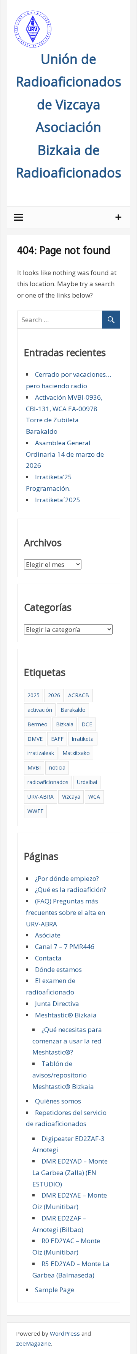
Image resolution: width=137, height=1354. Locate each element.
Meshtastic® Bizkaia (66, 1015)
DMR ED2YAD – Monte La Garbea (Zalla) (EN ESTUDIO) (70, 1172)
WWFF (35, 811)
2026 (54, 695)
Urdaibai (87, 782)
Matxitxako (76, 753)
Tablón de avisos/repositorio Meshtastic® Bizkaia (63, 1075)
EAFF (57, 738)
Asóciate (48, 935)
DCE (86, 724)
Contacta (48, 958)
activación (39, 709)
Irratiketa (83, 738)
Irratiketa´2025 (57, 499)
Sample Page (54, 1289)
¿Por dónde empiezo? (67, 878)
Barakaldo (73, 709)
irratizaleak (40, 753)
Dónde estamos (58, 969)
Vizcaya (71, 796)
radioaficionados (47, 782)
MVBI (34, 767)
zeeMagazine (33, 1343)
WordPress (65, 1333)
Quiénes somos (58, 1101)
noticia (57, 767)
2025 (33, 695)
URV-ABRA (40, 796)
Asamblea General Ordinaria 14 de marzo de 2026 (65, 454)
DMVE (35, 738)
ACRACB (78, 695)
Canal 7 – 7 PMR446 (64, 946)
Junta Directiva (57, 1003)
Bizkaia (64, 724)
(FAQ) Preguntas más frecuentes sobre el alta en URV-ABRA (65, 912)
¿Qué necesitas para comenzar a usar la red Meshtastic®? (67, 1041)
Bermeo (37, 724)
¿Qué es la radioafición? (70, 889)
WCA (94, 796)
